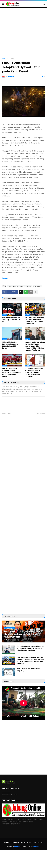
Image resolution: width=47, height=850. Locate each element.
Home (6, 842)
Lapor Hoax (15, 842)
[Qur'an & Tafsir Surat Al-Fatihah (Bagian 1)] (8, 672)
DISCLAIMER (38, 842)
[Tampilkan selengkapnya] (35, 292)
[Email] (30, 292)
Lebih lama (40, 413)
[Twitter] (21, 292)
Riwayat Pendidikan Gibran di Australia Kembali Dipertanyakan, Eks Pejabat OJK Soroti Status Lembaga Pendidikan (35, 346)
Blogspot (17, 846)
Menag (22, 286)
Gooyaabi (36, 846)
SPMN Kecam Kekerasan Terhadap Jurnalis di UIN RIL (11, 319)
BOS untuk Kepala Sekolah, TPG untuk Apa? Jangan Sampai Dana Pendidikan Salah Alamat (35, 321)
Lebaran (15, 286)
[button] (3, 4)
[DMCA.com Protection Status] (8, 783)
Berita (12, 59)
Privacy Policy (26, 842)
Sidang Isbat (37, 286)
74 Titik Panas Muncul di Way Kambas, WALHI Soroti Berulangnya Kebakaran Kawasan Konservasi (34, 372)
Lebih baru (7, 413)
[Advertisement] (23, 34)
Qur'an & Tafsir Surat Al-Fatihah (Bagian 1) (28, 670)
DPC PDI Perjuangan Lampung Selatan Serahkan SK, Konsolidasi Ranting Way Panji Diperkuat (11, 372)
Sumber (5, 278)
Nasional (28, 286)
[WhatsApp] (26, 292)
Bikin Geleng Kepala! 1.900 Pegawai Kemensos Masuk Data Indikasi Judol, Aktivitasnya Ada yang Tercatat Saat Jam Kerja (31, 660)
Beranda (5, 59)
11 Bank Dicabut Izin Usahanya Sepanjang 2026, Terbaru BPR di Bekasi (10, 345)
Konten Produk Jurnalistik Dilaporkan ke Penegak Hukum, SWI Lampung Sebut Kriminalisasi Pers (30, 648)
